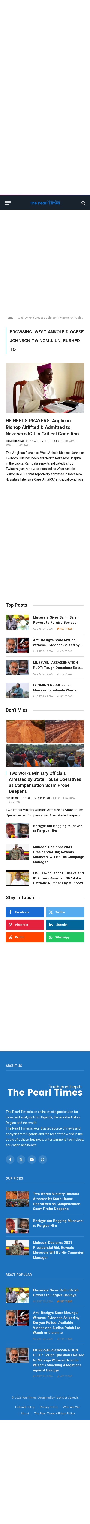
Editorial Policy (25, 1407)
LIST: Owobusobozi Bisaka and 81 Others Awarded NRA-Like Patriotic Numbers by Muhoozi (58, 878)
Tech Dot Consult (66, 1397)
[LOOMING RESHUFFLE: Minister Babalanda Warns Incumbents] (17, 690)
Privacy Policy (49, 1407)
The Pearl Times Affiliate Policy (54, 1413)
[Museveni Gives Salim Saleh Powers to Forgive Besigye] (17, 622)
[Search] (83, 203)
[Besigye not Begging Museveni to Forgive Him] (17, 831)
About (25, 1413)
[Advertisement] (45, 45)
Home (9, 317)
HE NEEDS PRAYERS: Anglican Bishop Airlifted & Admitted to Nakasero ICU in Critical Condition (42, 427)
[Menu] (8, 203)
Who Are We (71, 1407)
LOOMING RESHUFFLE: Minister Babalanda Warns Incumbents (54, 690)
